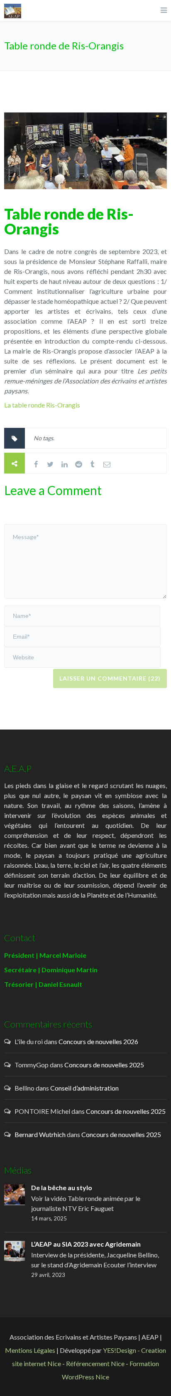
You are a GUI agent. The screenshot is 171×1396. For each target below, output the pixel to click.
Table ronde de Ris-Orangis (69, 221)
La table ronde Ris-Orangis (42, 405)
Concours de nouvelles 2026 (98, 1041)
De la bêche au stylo (61, 1187)
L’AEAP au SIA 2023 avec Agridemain (86, 1244)
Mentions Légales (30, 1350)
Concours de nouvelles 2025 (104, 1065)
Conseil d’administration (84, 1088)
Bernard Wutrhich (40, 1134)
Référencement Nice (95, 1363)
